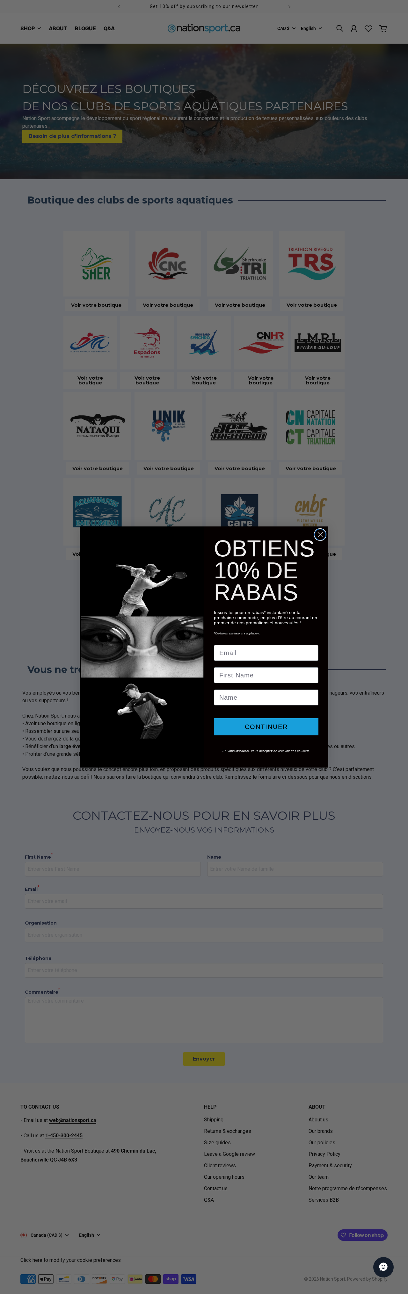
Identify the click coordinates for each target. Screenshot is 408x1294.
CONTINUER (266, 726)
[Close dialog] (320, 534)
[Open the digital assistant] (383, 1267)
